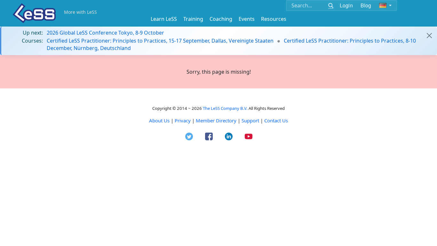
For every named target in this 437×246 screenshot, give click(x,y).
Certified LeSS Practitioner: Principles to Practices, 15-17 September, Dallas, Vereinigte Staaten (160, 40)
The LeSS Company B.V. (225, 108)
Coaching (221, 18)
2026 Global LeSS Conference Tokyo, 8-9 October (105, 32)
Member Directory (216, 120)
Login (346, 5)
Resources (273, 18)
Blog (366, 5)
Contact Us (276, 120)
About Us (159, 120)
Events (247, 18)
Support (250, 120)
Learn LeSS (164, 18)
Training (193, 18)
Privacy (183, 120)
